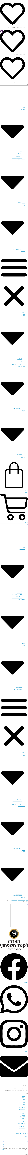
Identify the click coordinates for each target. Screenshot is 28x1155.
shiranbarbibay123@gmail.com (21, 1133)
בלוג (24, 1104)
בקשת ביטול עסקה (21, 1109)
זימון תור (23, 1097)
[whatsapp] (2, 1148)
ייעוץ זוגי (20, 151)
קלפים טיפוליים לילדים (17, 249)
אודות (24, 107)
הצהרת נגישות (22, 1110)
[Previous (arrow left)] (27, 1154)
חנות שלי (23, 1101)
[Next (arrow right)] (26, 1154)
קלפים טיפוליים (19, 247)
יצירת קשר (23, 251)
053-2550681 (25, 1136)
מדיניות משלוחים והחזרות (20, 1106)
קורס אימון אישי (19, 156)
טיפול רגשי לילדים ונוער (17, 155)
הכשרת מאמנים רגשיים (17, 202)
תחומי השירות (22, 1099)
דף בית (23, 106)
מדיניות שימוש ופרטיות (20, 1107)
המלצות (23, 203)
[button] (14, 282)
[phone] (2, 1143)
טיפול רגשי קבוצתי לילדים (17, 158)
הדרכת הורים (19, 153)
